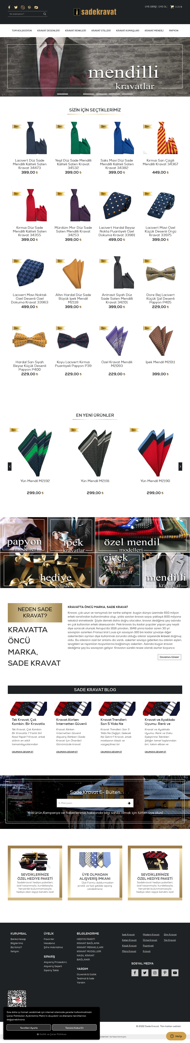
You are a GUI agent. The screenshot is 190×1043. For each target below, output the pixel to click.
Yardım (81, 982)
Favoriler (49, 939)
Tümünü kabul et (74, 1027)
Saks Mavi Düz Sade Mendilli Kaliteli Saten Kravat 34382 (117, 164)
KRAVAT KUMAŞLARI (127, 30)
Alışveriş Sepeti (53, 966)
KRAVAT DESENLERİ (48, 30)
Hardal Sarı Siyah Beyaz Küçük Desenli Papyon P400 (29, 366)
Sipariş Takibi (51, 970)
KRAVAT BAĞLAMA (88, 943)
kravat (165, 636)
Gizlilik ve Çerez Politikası (53, 1034)
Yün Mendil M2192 (35, 481)
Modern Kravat (151, 934)
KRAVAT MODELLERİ (89, 951)
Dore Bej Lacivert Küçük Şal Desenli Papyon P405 (160, 298)
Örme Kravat (150, 940)
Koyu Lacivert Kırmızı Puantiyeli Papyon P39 (73, 364)
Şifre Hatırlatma (53, 947)
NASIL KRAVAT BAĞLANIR (85, 957)
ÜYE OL (162, 6)
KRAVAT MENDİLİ (154, 30)
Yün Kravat (170, 940)
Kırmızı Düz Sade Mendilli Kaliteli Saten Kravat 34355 (30, 231)
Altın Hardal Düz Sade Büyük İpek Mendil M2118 (73, 298)
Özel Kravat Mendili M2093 (116, 364)
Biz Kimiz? (16, 947)
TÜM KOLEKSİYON (22, 30)
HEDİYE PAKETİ (86, 939)
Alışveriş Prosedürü (55, 962)
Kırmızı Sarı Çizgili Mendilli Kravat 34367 (160, 162)
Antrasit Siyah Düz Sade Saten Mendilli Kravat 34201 (117, 298)
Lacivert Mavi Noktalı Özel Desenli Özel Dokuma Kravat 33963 (29, 298)
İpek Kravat (128, 934)
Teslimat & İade (85, 978)
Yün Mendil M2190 (155, 481)
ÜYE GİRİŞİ (151, 6)
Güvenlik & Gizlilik (86, 974)
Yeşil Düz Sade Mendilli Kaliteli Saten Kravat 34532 (73, 164)
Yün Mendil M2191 (95, 481)
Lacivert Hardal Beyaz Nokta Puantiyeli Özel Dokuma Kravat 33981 (117, 231)
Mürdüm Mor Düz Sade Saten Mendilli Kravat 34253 (73, 231)
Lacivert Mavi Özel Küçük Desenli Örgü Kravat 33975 (160, 231)
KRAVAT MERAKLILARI (90, 947)
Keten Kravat (129, 940)
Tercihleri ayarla (29, 1027)
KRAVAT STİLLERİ (101, 30)
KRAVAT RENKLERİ (75, 30)
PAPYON (173, 30)
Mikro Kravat (129, 951)
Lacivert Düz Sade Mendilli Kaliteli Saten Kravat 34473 (30, 164)
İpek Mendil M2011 (160, 362)
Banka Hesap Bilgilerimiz (18, 941)
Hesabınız (49, 943)
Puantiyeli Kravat (148, 948)
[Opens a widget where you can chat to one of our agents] (176, 1036)
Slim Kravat (170, 934)
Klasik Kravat (129, 945)
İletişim (15, 951)
